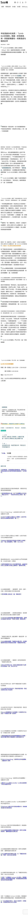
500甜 (18, 7)
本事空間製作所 (10, 428)
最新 (2, 7)
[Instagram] (17, 2)
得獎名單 (8, 7)
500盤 (14, 7)
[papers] (20, 2)
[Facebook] (15, 2)
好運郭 (2, 428)
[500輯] (4, 2)
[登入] (23, 2)
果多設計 (17, 428)
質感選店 (23, 428)
